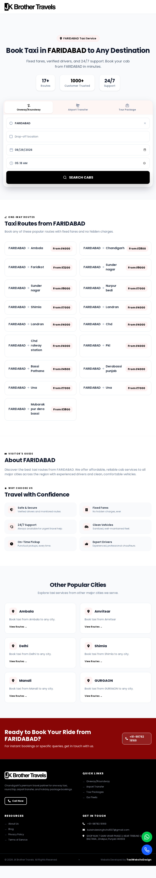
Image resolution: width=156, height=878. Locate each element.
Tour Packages (93, 792)
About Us (12, 823)
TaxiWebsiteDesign (139, 859)
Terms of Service (16, 839)
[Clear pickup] (144, 123)
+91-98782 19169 (137, 738)
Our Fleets (90, 797)
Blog (9, 829)
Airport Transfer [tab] (78, 109)
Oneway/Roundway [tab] (29, 109)
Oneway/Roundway (96, 781)
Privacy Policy (14, 834)
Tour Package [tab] (127, 109)
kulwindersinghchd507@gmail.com (108, 829)
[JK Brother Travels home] (30, 7)
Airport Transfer (93, 786)
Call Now (17, 801)
